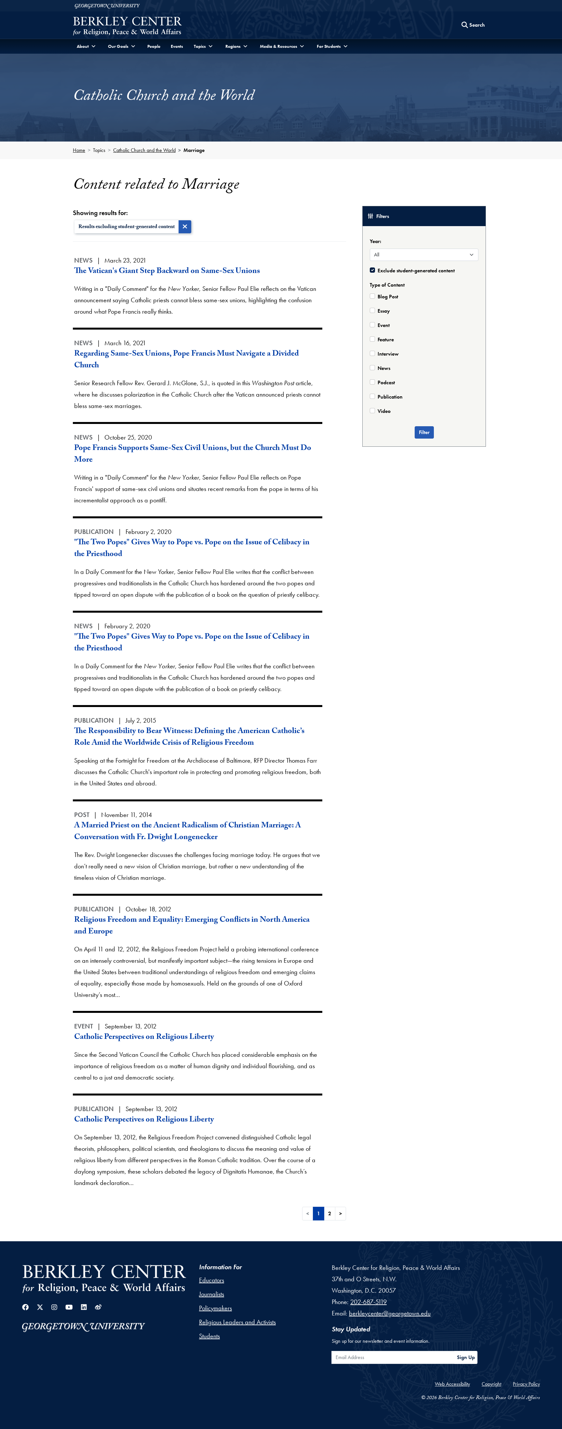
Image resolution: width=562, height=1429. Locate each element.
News (384, 368)
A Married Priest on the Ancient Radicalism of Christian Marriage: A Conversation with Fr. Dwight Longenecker (187, 832)
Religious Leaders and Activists (237, 1322)
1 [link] (318, 1213)
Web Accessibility (452, 1384)
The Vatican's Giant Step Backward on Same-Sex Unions (167, 272)
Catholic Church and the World (144, 150)
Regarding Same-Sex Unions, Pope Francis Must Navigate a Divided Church (186, 360)
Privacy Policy (526, 1384)
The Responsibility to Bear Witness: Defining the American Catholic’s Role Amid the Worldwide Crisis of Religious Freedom (189, 737)
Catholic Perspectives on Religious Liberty (144, 1037)
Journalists (211, 1294)
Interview (388, 353)
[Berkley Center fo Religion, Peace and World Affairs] (127, 27)
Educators (211, 1280)
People (153, 46)
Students (209, 1336)
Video (384, 411)
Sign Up (466, 1357)
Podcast (386, 382)
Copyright (491, 1384)
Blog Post (388, 296)
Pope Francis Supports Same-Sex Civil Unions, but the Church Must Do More (192, 454)
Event (384, 325)
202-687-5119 (368, 1302)
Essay (384, 310)
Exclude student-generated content (416, 270)
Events (177, 46)
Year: (375, 241)
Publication (390, 396)
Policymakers (215, 1308)
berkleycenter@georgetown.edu (390, 1313)
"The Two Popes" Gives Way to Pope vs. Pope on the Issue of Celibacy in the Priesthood (192, 549)
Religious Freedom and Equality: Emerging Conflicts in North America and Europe (192, 926)
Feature (386, 339)
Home (79, 150)
